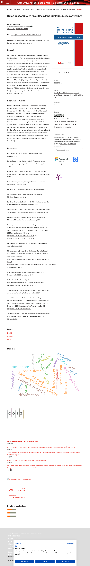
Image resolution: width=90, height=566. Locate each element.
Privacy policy (71, 543)
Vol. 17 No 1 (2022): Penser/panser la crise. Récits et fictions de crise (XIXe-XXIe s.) (48, 9)
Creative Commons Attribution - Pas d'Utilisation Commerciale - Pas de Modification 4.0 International (65, 124)
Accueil (9, 9)
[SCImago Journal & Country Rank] (19, 479)
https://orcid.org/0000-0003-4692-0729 (17, 29)
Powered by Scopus (19, 497)
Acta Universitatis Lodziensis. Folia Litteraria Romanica (48, 2)
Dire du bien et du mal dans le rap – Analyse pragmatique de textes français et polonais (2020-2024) (41, 447)
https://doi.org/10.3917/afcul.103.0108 (20, 236)
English (9, 333)
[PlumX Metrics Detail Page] (58, 176)
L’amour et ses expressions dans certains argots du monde (26, 460)
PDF (58, 72)
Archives (17, 9)
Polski (9, 339)
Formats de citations (62, 150)
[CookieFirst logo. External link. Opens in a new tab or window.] (16, 546)
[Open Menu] (8, 2)
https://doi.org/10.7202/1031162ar (30, 306)
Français (10, 336)
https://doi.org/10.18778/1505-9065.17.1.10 (26, 35)
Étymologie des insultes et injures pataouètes (22, 442)
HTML (67, 72)
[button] (18, 543)
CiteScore (21, 489)
